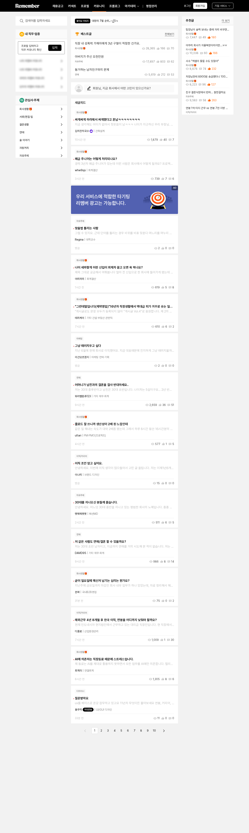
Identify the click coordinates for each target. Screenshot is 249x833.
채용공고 (58, 6)
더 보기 (226, 20)
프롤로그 (114, 6)
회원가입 (200, 5)
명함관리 (151, 6)
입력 (55, 48)
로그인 (187, 5)
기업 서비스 (221, 5)
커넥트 (72, 6)
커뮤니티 (99, 6)
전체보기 (169, 34)
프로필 (85, 6)
